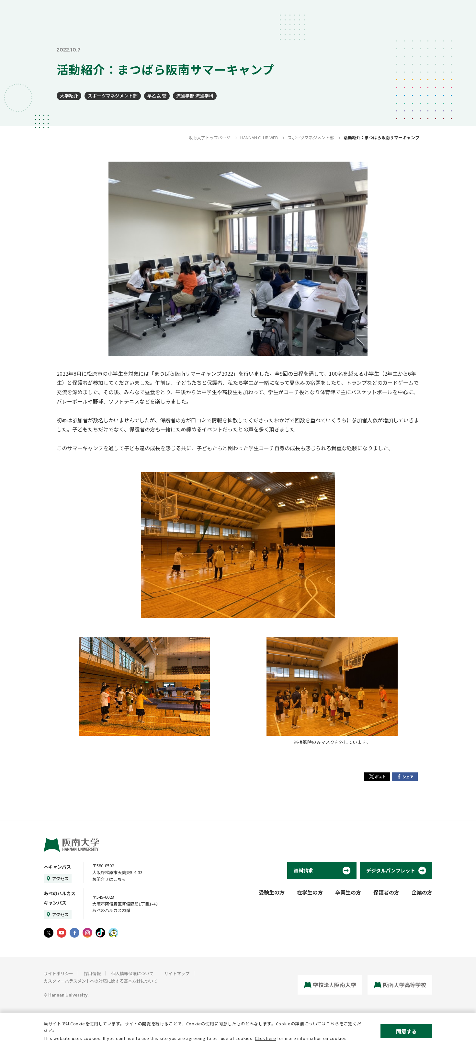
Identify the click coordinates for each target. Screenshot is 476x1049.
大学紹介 (69, 95)
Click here (265, 1038)
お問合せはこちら (109, 879)
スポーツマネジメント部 (113, 95)
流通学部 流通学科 (194, 95)
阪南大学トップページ (209, 137)
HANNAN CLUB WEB (259, 137)
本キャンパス (57, 866)
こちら (332, 1023)
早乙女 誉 (156, 95)
